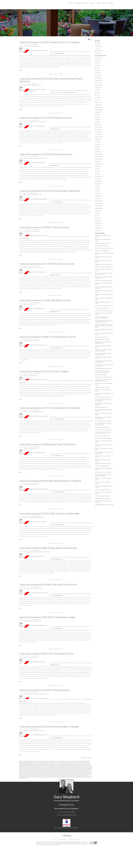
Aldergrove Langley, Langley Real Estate (83, 761)
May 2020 (97, 215)
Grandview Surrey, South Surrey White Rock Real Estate (48, 769)
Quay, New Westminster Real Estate (103, 438)
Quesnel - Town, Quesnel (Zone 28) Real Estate (52, 774)
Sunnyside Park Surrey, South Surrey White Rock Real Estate (30, 776)
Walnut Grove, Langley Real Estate (103, 489)
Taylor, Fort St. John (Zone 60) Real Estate (48, 776)
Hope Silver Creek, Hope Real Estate (34, 770)
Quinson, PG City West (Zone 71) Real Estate (69, 774)
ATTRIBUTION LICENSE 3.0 (74, 839)
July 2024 (97, 114)
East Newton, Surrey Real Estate (30, 657)
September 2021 (99, 181)
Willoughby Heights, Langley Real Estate (32, 621)
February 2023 (98, 154)
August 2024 (98, 112)
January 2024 (98, 129)
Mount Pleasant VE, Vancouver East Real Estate (76, 771)
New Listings (98, 45)
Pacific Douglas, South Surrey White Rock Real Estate (35, 694)
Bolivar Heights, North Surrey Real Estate (54, 762)
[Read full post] (33, 51)
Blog (98, 3)
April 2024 (97, 122)
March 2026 (98, 72)
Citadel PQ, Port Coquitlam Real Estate (32, 46)
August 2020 (98, 210)
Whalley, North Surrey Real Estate (60, 777)
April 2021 (97, 191)
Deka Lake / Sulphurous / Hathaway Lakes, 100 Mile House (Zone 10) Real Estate (103, 326)
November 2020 (99, 203)
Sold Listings (98, 53)
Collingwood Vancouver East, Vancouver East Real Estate (33, 766)
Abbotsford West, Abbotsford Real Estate (32, 194)
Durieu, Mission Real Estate (59, 767)
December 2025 (98, 80)
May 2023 (97, 146)
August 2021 (98, 183)
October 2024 (98, 107)
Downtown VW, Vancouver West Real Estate (46, 767)
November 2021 (99, 176)
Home (71, 3)
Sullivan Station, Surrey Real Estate (83, 775)
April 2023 (97, 149)
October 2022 (98, 161)
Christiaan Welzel (62, 839)
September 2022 (99, 164)
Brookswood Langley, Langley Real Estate (26, 763)
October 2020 (98, 206)
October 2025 (98, 82)
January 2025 (98, 104)
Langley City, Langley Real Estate (83, 770)
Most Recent (98, 58)
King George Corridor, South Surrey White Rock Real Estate (51, 770)
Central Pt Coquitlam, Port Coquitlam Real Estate (40, 764)
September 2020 (99, 208)
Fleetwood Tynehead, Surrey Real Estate (29, 768)
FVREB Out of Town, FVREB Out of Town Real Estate (28, 769)
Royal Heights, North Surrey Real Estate (30, 775)
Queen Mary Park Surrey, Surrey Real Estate (33, 267)
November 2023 (99, 132)
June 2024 (97, 117)
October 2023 (98, 134)
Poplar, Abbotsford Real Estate (37, 773)
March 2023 (98, 151)
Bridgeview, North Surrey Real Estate (68, 762)
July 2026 (97, 63)
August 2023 (98, 139)
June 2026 (97, 65)
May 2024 (97, 119)
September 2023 (99, 136)
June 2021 (97, 188)
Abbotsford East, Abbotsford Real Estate (32, 85)
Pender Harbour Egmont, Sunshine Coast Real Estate (103, 424)
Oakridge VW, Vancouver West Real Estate (46, 772)
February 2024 (98, 127)
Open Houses (98, 48)
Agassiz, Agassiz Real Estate (71, 761)
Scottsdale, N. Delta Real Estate (55, 775)
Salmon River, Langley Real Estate (30, 375)
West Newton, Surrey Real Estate (47, 777)
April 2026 (97, 70)
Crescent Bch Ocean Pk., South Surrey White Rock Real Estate (54, 766)
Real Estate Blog (98, 50)
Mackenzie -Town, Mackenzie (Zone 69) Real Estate (28, 771)
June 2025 (97, 92)
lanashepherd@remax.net (69, 815)
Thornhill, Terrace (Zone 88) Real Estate (63, 776)
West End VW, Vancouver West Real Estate (33, 777)
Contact (111, 3)
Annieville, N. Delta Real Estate (24, 762)
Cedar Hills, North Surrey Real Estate (79, 763)
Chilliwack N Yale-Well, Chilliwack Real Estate (57, 764)
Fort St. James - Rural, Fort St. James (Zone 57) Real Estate (46, 768)
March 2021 (98, 193)
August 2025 (98, 87)
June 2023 (97, 144)
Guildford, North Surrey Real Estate (31, 340)
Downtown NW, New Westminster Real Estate (30, 767)
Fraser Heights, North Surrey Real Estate (32, 588)
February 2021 (98, 196)
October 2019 (98, 225)
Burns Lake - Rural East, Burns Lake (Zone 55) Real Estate (44, 763)
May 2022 (97, 171)
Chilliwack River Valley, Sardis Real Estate (34, 765)
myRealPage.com (66, 836)
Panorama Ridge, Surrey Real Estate (80, 772)
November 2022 (99, 159)
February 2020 (98, 220)
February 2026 (98, 75)
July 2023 (97, 141)
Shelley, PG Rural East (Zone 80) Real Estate (68, 775)
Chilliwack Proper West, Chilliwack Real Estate (33, 730)
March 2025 (98, 100)
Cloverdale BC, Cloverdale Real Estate (31, 231)
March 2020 (98, 218)
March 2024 (98, 124)
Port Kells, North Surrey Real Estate (49, 773)
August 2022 (98, 166)
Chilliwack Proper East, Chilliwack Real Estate (33, 411)
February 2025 (98, 102)
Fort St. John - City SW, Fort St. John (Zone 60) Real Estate (67, 768)
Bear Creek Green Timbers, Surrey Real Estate (38, 762)
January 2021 (98, 198)
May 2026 (97, 67)
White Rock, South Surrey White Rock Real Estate (75, 777)
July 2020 (97, 213)
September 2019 (99, 228)
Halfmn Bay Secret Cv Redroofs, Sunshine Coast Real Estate (36, 551)
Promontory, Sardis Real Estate (30, 484)
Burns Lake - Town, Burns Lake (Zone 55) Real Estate (63, 763)
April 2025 (97, 97)
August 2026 (98, 60)
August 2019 (98, 230)
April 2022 (97, 173)
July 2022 (97, 169)
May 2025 (97, 95)
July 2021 (97, 186)
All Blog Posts (98, 43)
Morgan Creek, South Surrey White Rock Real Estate (35, 121)
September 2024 (99, 109)
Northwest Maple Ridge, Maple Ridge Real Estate (34, 517)
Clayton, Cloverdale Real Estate (30, 304)
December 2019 (98, 223)
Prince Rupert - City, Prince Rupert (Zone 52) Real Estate (66, 773)
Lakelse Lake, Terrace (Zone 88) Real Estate (70, 770)
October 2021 (98, 178)
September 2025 (99, 85)
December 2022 (98, 156)
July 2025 (97, 90)
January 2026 (98, 77)
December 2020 (98, 201)
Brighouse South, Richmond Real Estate (82, 762)
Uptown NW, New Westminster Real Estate (78, 776)
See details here (60, 53)
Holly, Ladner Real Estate (23, 770)
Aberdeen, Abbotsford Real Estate (30, 448)
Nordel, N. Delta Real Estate (101, 407)
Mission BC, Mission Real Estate (43, 771)
